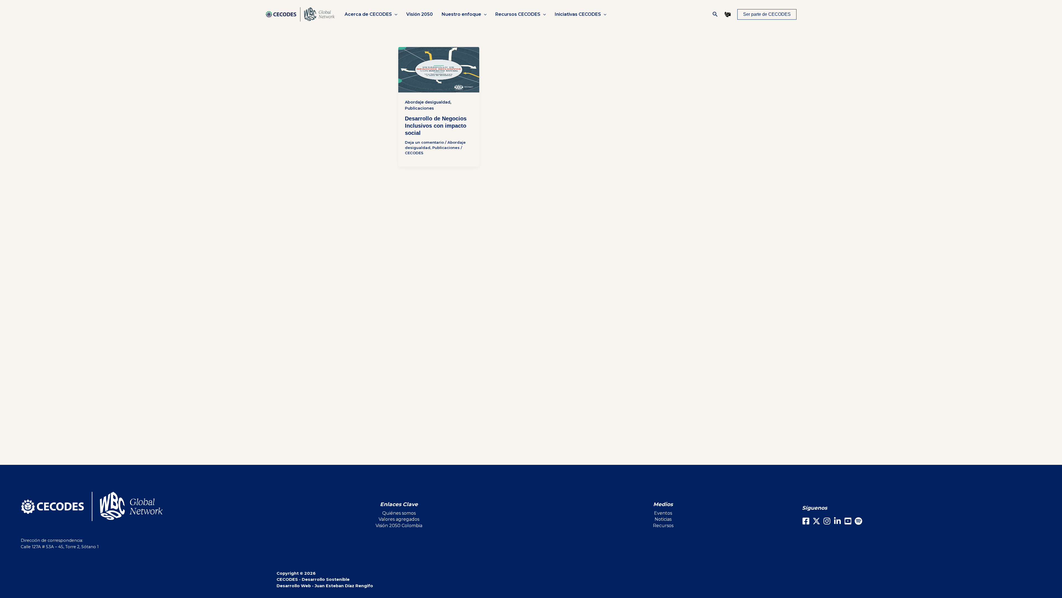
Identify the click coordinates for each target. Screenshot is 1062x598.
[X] (816, 521)
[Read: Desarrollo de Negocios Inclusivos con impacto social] (438, 69)
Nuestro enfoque (461, 14)
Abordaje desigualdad (427, 102)
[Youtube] (848, 521)
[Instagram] (827, 521)
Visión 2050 (419, 14)
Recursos (663, 525)
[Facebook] (806, 521)
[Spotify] (858, 521)
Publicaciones (419, 108)
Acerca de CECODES (368, 14)
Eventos (663, 513)
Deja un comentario (424, 142)
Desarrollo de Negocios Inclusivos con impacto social (436, 125)
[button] (394, 14)
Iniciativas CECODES (578, 14)
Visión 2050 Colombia (399, 525)
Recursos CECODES (517, 14)
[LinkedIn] (837, 521)
